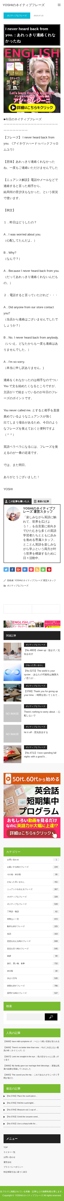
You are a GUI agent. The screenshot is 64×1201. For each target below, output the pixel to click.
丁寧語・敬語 (32, 911)
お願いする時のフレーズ (32, 867)
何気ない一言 (32, 919)
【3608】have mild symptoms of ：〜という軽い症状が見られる (32, 1041)
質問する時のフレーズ (32, 993)
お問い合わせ (32, 860)
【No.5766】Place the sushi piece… (22, 1096)
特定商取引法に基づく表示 (15, 1172)
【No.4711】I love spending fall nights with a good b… (40, 754)
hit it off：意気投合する (36, 732)
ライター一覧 (9, 1152)
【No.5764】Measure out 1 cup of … (22, 1110)
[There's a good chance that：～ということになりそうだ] (46, 609)
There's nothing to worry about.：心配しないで (42, 713)
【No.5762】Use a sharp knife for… (21, 1124)
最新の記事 (43, 501)
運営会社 (7, 1162)
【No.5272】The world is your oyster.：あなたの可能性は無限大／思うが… (41, 674)
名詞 (32, 934)
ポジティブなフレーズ (17, 15)
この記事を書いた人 (19, 501)
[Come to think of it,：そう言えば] (18, 609)
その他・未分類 (32, 874)
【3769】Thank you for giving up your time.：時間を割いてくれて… (42, 693)
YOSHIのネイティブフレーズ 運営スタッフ (35, 580)
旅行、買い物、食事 (32, 963)
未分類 (32, 971)
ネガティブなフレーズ (32, 897)
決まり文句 (32, 978)
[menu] (59, 5)
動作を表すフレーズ (32, 926)
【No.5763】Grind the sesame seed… (22, 1117)
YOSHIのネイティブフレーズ (24, 5)
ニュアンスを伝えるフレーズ (32, 889)
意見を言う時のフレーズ (32, 949)
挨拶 (32, 956)
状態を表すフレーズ (32, 986)
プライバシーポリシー (13, 1167)
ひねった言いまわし (34, 665)
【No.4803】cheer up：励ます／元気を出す (42, 652)
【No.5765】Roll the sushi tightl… (20, 1103)
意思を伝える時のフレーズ (32, 941)
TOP (6, 1147)
